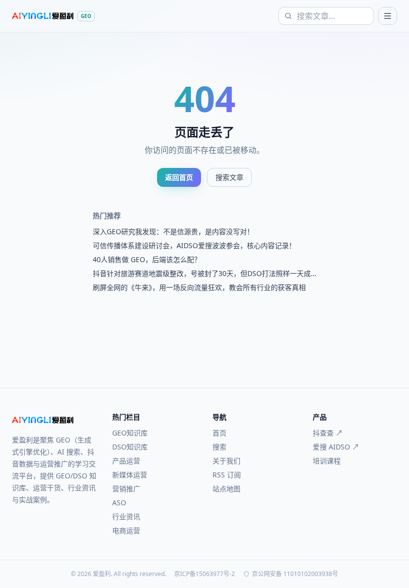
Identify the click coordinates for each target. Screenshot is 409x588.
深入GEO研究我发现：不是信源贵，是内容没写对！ (173, 231)
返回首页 (179, 177)
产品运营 (126, 460)
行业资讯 (126, 516)
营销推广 (126, 488)
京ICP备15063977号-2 (204, 574)
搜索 (219, 446)
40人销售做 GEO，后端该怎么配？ (147, 259)
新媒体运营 (129, 474)
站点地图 (226, 488)
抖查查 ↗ (328, 433)
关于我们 (226, 460)
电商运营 (126, 530)
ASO (119, 502)
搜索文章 (229, 177)
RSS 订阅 (226, 474)
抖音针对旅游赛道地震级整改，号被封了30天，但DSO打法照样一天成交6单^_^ (202, 274)
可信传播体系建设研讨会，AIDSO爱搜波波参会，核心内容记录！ (194, 245)
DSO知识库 (130, 446)
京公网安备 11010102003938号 (295, 574)
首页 (219, 433)
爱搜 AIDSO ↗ (336, 446)
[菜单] (387, 16)
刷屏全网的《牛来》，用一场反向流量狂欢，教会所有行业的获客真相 (199, 287)
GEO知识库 (130, 433)
